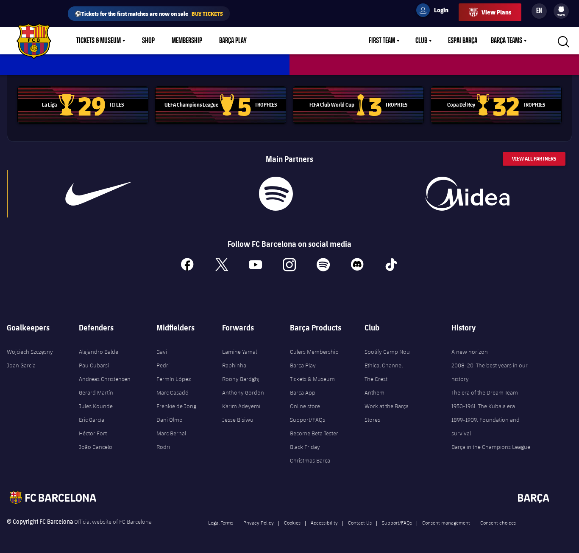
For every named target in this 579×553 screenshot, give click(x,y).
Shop (148, 41)
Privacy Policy (258, 522)
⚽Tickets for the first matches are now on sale (149, 13)
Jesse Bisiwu (237, 419)
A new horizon (469, 351)
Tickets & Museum (98, 41)
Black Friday (305, 446)
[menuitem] (561, 9)
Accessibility (324, 522)
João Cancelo (95, 446)
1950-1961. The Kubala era (483, 406)
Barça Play (233, 41)
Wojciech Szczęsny (30, 351)
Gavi (161, 351)
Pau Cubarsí (94, 365)
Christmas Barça (310, 460)
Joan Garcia (21, 365)
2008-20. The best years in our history (489, 372)
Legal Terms (220, 522)
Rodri (163, 446)
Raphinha (234, 365)
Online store (305, 406)
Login (435, 11)
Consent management (446, 522)
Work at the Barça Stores (387, 413)
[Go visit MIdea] (467, 194)
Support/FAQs (307, 419)
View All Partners (534, 158)
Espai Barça (462, 41)
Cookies (292, 522)
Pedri (163, 365)
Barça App (302, 392)
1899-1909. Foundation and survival (485, 426)
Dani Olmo (169, 419)
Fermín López (173, 378)
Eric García (91, 419)
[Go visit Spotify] (275, 194)
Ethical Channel (384, 365)
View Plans (496, 12)
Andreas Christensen (105, 378)
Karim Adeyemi (241, 406)
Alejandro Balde (98, 351)
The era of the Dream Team (484, 392)
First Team (382, 41)
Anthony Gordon (243, 392)
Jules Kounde (96, 406)
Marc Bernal (171, 433)
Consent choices (498, 522)
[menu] (561, 11)
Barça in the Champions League (490, 446)
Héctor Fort (93, 433)
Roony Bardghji (241, 378)
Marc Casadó (172, 392)
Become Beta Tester (314, 433)
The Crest (376, 378)
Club (421, 41)
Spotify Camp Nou (387, 351)
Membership (187, 41)
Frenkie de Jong (176, 406)
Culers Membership (314, 351)
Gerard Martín (96, 392)
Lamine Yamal (239, 351)
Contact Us (360, 522)
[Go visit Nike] (98, 194)
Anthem (374, 392)
